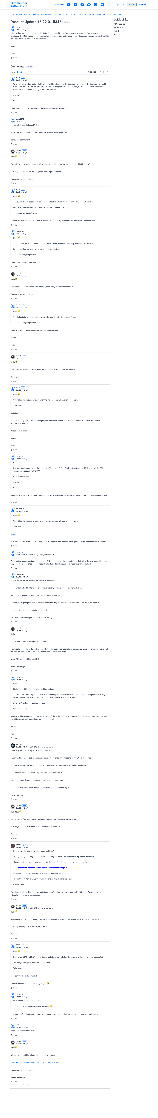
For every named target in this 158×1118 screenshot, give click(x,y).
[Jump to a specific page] (107, 72)
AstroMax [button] (19, 744)
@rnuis (13, 534)
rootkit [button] (18, 150)
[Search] (124, 5)
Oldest (19, 72)
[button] (13, 28)
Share (14, 58)
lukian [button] (18, 1025)
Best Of (117, 34)
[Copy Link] (26, 30)
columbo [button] (19, 845)
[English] (19, 5)
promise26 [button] (20, 509)
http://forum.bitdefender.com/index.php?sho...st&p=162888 (35, 1062)
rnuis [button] (18, 27)
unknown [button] (47, 555)
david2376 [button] (20, 119)
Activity (117, 31)
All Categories (119, 24)
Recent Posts (119, 27)
